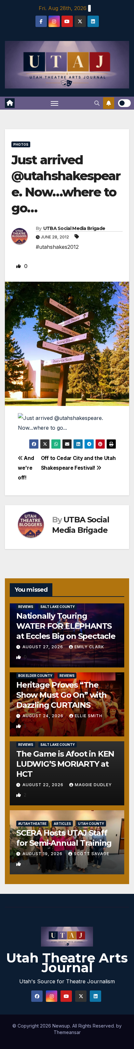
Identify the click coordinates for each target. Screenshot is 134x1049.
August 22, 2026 (43, 784)
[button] (97, 103)
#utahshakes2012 (57, 247)
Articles (62, 824)
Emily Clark (89, 646)
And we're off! (26, 468)
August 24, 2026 (43, 715)
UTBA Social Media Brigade (74, 228)
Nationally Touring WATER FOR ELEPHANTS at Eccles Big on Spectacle (65, 626)
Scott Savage (91, 853)
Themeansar (67, 1032)
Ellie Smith (88, 715)
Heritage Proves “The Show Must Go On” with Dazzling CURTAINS (61, 695)
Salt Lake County (57, 607)
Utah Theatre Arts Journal (67, 962)
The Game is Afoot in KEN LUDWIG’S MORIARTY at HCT (65, 764)
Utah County (91, 824)
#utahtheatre (32, 824)
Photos (20, 144)
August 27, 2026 (43, 646)
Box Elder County (35, 676)
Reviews (25, 607)
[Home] (10, 103)
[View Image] (67, 422)
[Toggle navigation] (54, 103)
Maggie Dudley (93, 784)
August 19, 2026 (43, 853)
